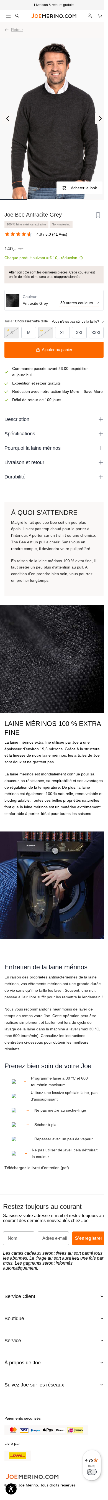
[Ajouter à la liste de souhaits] (98, 215)
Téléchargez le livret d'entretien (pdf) (36, 1167)
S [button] (12, 332)
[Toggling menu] (8, 16)
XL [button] (62, 332)
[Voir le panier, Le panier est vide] (100, 16)
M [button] (28, 332)
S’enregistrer (88, 1238)
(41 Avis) (59, 234)
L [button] (46, 332)
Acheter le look (84, 188)
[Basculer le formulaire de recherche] (17, 16)
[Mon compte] (90, 16)
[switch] (92, 1472)
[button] (54, 5)
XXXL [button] (96, 332)
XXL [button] (79, 332)
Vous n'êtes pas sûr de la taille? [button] (75, 321)
